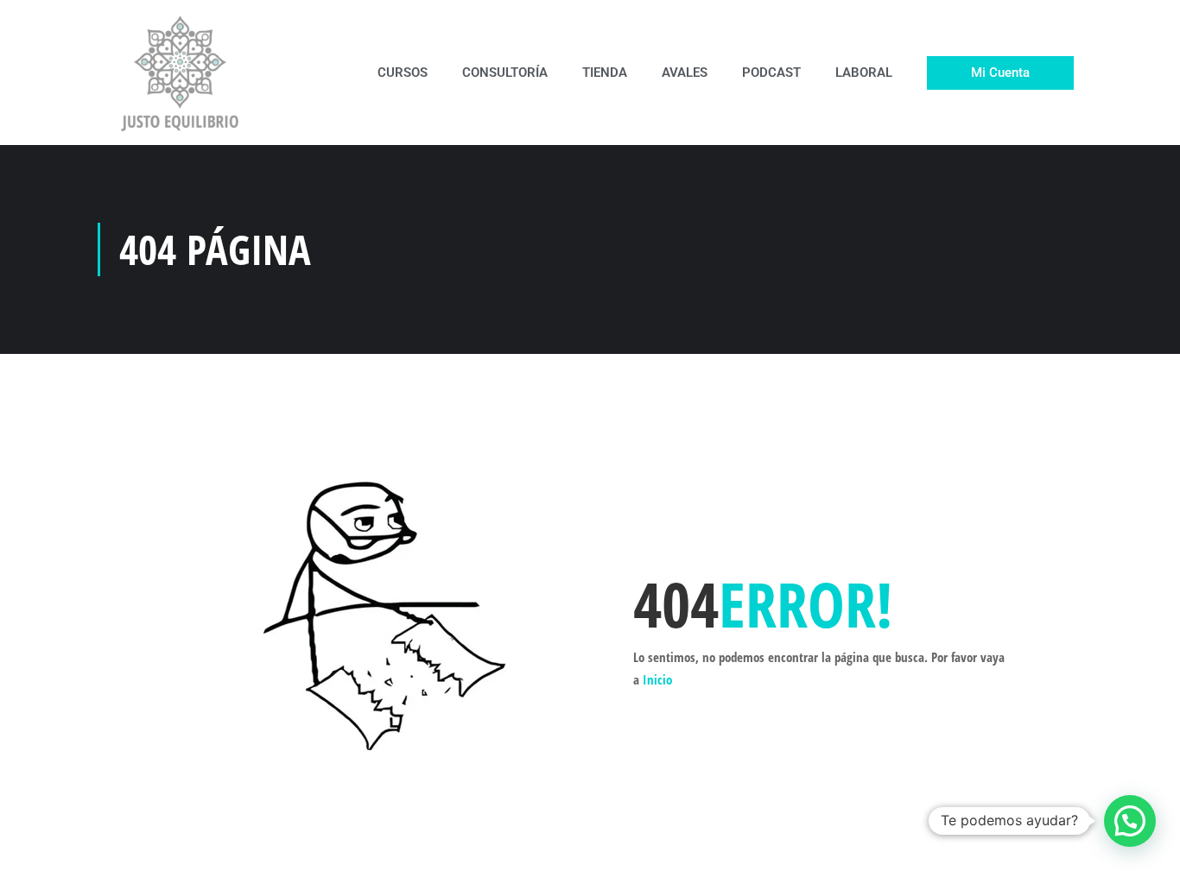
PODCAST (771, 72)
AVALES (684, 72)
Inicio (657, 679)
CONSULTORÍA (505, 72)
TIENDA (604, 72)
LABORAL (863, 72)
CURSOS (402, 72)
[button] (1130, 821)
